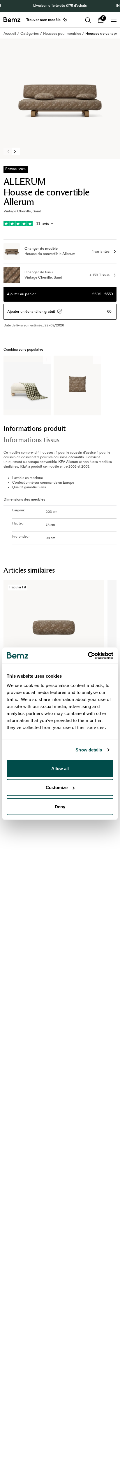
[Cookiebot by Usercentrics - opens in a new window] (87, 655)
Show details (88, 749)
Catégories (29, 33)
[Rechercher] (88, 20)
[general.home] (11, 19)
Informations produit (34, 428)
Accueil (9, 33)
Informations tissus (31, 439)
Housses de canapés (102, 33)
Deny (60, 806)
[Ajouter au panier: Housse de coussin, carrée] (97, 360)
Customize (57, 787)
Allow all (60, 768)
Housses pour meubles (62, 33)
